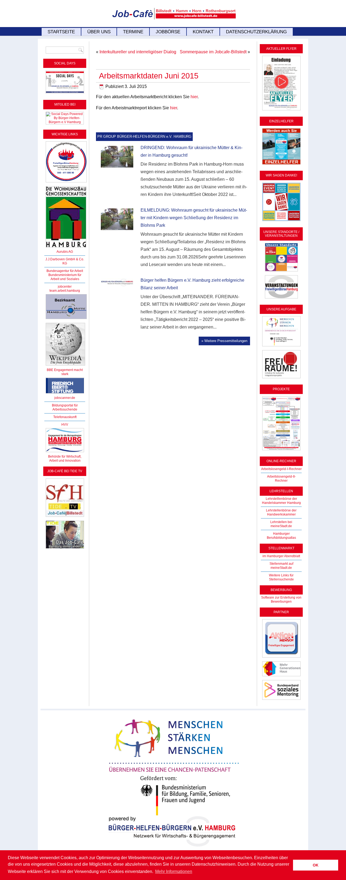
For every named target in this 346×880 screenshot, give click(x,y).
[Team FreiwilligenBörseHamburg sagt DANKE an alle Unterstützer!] (281, 221)
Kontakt (203, 31)
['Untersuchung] (64, 394)
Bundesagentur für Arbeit (64, 271)
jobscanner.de (64, 398)
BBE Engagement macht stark (65, 372)
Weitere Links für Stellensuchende (281, 577)
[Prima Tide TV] (64, 517)
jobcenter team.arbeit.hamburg (64, 289)
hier (194, 96)
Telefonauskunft (64, 417)
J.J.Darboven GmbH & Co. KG (64, 261)
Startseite (61, 31)
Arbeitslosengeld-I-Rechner (281, 469)
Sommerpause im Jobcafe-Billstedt (213, 52)
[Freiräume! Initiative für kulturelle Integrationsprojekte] (281, 378)
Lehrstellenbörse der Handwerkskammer (281, 512)
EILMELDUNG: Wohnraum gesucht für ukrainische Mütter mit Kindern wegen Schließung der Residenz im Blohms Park (194, 218)
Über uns (99, 31)
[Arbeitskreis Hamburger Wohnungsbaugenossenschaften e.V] (66, 247)
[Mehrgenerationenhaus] (281, 676)
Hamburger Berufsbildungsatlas (281, 536)
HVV (64, 424)
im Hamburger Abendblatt (281, 556)
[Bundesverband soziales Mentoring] (281, 700)
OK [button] (315, 865)
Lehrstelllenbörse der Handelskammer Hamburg (281, 501)
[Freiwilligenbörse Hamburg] (64, 452)
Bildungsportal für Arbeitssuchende (65, 407)
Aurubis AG (64, 252)
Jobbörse (168, 31)
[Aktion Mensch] (281, 658)
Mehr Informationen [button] (173, 871)
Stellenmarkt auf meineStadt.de (281, 566)
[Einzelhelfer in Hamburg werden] (281, 165)
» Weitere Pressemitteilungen (224, 341)
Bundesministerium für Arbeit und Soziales (64, 277)
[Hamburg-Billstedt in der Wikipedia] (65, 366)
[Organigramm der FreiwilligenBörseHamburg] (281, 450)
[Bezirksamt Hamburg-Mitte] (66, 319)
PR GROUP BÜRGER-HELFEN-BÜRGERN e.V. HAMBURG (144, 136)
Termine (133, 31)
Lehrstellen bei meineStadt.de (281, 524)
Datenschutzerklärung (256, 31)
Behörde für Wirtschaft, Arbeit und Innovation (64, 458)
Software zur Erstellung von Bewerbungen (281, 599)
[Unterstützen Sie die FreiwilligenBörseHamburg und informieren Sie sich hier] (66, 183)
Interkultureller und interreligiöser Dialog (137, 52)
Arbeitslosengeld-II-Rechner (281, 478)
